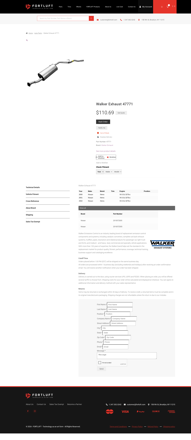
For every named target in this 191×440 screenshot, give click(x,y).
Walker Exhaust (107, 145)
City (99, 328)
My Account (147, 7)
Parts (60, 7)
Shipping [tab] (29, 215)
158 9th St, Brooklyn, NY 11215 (153, 20)
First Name (102, 305)
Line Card (119, 7)
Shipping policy (169, 426)
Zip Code (101, 337)
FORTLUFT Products (93, 7)
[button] (106, 157)
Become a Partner (74, 404)
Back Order (103, 122)
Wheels (78, 7)
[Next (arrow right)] (8, 439)
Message (101, 351)
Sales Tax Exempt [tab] (33, 222)
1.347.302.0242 (129, 20)
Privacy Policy (137, 426)
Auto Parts (38, 33)
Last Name (102, 309)
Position (101, 314)
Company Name (104, 319)
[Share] (13, 436)
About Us (108, 7)
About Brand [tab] (31, 208)
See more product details (105, 151)
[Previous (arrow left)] (2, 439)
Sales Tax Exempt (56, 404)
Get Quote (121, 113)
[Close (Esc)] (18, 436)
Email (100, 347)
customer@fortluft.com (108, 20)
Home (31, 33)
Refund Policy (153, 426)
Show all (83, 208)
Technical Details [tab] (33, 187)
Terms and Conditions (118, 426)
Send (101, 369)
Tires (69, 7)
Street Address (103, 323)
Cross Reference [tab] (32, 201)
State (99, 333)
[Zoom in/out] (2, 436)
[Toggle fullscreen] (8, 436)
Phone (100, 342)
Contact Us (131, 7)
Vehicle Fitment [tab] (32, 194)
